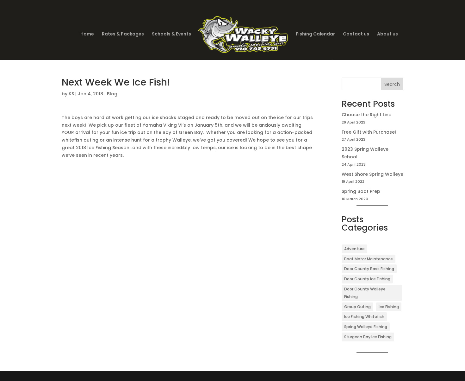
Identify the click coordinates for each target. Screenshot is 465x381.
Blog (112, 94)
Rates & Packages (123, 34)
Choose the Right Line (366, 114)
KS (71, 94)
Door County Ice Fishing (367, 279)
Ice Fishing (389, 306)
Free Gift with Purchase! (369, 132)
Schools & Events (171, 34)
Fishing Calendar (315, 34)
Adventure (354, 248)
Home (87, 34)
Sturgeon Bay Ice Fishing (368, 337)
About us (387, 34)
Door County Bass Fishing (369, 268)
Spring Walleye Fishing (365, 326)
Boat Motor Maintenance (368, 259)
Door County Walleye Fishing (365, 292)
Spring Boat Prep (361, 191)
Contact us (356, 34)
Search (392, 84)
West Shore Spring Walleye (372, 174)
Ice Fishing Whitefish (364, 316)
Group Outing (357, 306)
